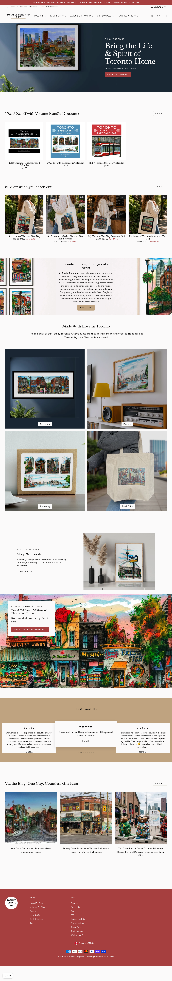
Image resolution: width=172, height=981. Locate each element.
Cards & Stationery (80, 16)
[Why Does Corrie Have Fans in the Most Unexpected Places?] (31, 818)
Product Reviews (77, 923)
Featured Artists (126, 16)
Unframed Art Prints (37, 907)
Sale (31, 923)
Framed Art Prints (36, 903)
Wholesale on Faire (36, 7)
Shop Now (26, 572)
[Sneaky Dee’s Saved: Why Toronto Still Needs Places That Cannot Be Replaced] (86, 818)
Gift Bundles (104, 16)
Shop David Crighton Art (30, 630)
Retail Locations (52, 7)
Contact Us (75, 907)
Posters (33, 911)
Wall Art (39, 16)
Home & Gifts (56, 16)
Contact (23, 7)
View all (160, 113)
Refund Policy (76, 927)
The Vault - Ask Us (78, 919)
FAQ (72, 915)
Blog (6, 7)
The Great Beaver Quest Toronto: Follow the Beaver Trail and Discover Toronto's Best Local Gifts (140, 852)
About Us (14, 7)
